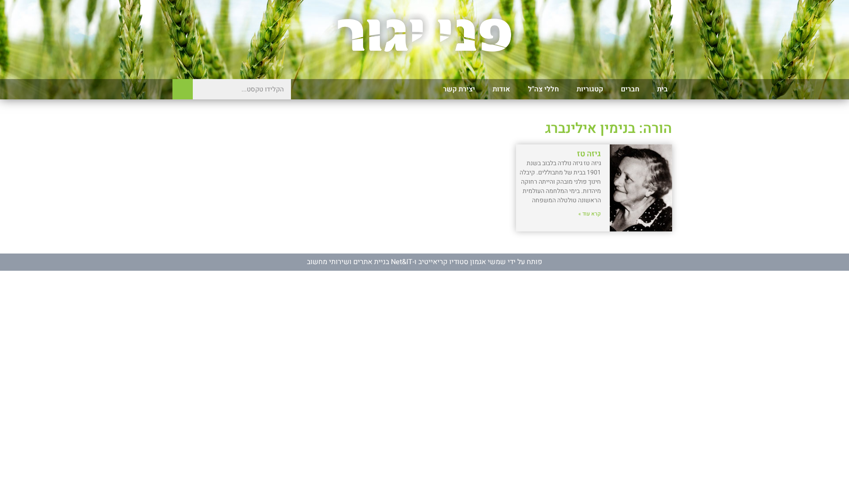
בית (662, 89)
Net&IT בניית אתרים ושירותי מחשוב (360, 262)
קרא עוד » (589, 214)
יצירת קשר (459, 89)
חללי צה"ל (543, 89)
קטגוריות (590, 89)
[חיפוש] (182, 89)
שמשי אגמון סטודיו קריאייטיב (462, 262)
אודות (501, 89)
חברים (630, 89)
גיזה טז (589, 154)
